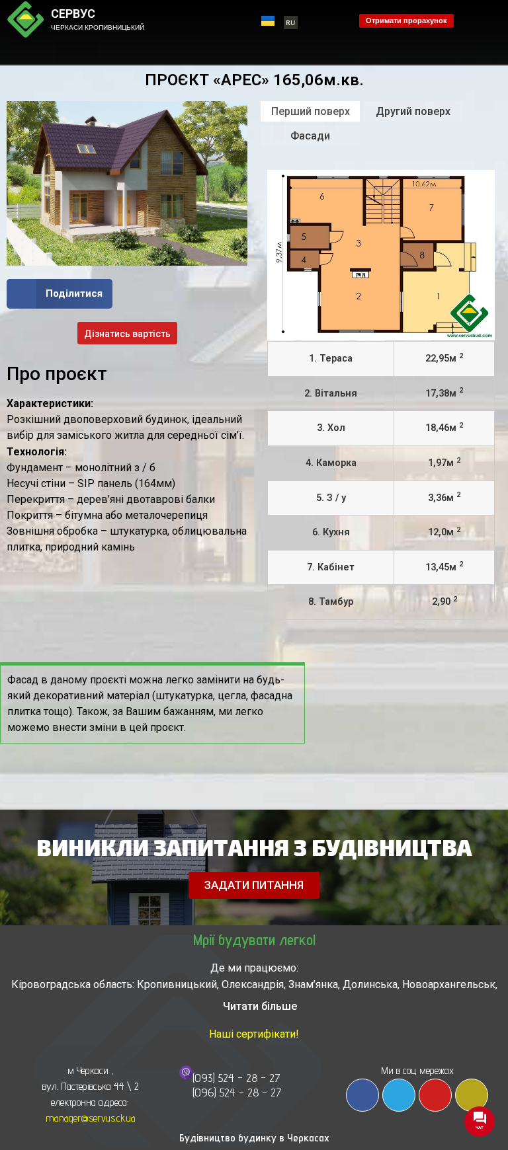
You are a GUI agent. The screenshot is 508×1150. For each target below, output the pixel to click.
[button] (76, 51)
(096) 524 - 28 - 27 (237, 1092)
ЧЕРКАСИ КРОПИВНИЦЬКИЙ (97, 27)
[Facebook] (362, 1095)
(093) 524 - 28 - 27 (236, 1078)
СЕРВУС (73, 13)
